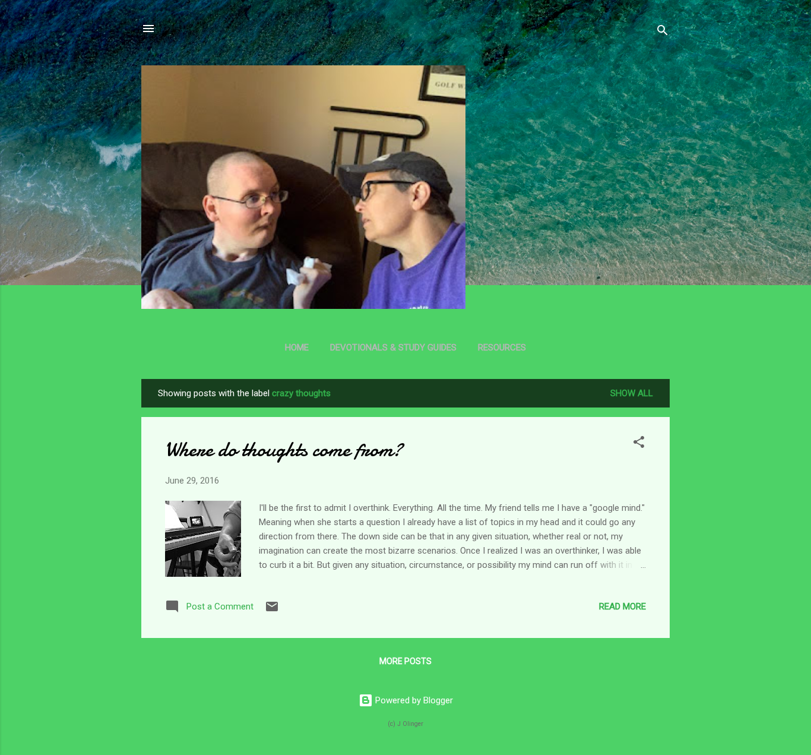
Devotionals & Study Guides (393, 347)
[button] (639, 444)
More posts (405, 661)
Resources (502, 347)
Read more (622, 606)
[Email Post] (272, 610)
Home (297, 347)
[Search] (662, 32)
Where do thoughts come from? (284, 449)
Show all (631, 393)
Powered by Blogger (413, 700)
